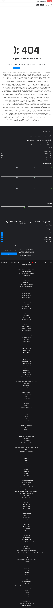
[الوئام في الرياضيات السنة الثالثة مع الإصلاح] (43, 181)
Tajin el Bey (28, 114)
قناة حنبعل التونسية (10, 119)
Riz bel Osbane (46, 110)
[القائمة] (1, 5)
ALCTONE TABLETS (22, 88)
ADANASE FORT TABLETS (20, 81)
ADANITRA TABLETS (35, 82)
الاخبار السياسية (48, 159)
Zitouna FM (23, 116)
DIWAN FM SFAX (38, 93)
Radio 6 (37, 106)
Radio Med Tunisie (15, 106)
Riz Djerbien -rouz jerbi (37, 110)
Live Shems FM (24, 97)
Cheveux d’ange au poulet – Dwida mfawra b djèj (22, 90)
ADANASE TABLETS (9, 81)
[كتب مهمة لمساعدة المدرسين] (43, 194)
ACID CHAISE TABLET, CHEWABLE (43, 74)
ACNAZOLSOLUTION (7, 74)
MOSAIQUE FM (16, 100)
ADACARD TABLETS (42, 78)
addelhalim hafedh (26, 85)
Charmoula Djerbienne (18, 120)
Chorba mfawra (7, 90)
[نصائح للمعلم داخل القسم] (26, 194)
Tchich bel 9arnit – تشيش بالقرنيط (9, 114)
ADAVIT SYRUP (35, 85)
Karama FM (19, 95)
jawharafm (42, 95)
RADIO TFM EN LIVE (35, 107)
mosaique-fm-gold (44, 101)
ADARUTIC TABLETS (16, 84)
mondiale (23, 100)
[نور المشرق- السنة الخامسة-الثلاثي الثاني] (43, 171)
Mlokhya (28, 100)
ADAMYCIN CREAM (32, 81)
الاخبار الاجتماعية (47, 151)
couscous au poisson (27, 91)
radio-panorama (29, 108)
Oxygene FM (9, 103)
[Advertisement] (26, 25)
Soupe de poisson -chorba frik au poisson (42, 114)
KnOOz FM (4, 95)
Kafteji (24, 95)
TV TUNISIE (39, 116)
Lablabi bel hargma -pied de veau (42, 97)
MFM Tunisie (39, 100)
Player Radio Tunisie (45, 106)
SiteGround (4, 262)
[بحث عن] (51, 5)
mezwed (4, 98)
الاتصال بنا (17, 116)
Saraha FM (5, 110)
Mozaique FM (35, 101)
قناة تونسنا (18, 119)
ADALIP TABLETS (18, 80)
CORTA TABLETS (47, 91)
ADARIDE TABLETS (35, 84)
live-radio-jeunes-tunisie (13, 97)
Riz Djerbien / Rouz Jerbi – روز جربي (22, 110)
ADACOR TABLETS (32, 78)
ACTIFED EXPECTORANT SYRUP (19, 75)
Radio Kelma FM (24, 106)
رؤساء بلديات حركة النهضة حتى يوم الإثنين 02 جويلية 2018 (27, 117)
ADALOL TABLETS (9, 80)
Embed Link (8, 93)
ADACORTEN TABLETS (11, 78)
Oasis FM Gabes (32, 103)
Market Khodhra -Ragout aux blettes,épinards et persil (38, 98)
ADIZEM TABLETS (46, 87)
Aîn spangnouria (6, 87)
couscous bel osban (6, 91)
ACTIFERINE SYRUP (25, 77)
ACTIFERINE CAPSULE (36, 77)
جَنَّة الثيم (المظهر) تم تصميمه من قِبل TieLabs (23, 262)
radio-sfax (16, 108)
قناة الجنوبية (30, 119)
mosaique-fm (8, 100)
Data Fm (45, 93)
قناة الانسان (36, 119)
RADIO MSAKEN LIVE (45, 107)
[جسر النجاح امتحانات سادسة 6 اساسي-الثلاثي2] (26, 181)
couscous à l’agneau (38, 91)
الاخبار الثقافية (48, 157)
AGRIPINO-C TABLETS (16, 87)
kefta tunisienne (11, 95)
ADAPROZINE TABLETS (46, 84)
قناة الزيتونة (24, 119)
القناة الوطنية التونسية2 (44, 117)
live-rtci (5, 97)
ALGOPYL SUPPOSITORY (11, 88)
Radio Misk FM (6, 106)
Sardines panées (37, 111)
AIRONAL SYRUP (43, 88)
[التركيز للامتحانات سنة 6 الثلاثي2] (26, 171)
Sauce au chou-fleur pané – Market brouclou (22, 111)
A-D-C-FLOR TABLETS (46, 72)
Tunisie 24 (46, 116)
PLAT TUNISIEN (6, 104)
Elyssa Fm (15, 93)
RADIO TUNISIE (20, 107)
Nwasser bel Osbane (42, 103)
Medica (23, 98)
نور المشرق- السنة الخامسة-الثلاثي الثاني (41, 222)
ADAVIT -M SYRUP (6, 84)
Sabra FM (11, 110)
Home (11, 94)
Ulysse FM (33, 116)
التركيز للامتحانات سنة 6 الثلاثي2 (15, 221)
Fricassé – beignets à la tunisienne (22, 94)
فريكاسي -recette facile (9, 117)
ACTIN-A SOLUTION (15, 77)
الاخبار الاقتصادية (47, 153)
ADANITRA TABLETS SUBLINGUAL (22, 82)
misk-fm (33, 100)
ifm (3, 94)
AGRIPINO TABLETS (37, 87)
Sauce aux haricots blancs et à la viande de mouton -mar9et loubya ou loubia (31, 113)
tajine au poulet (21, 114)
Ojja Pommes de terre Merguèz (20, 103)
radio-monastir (38, 108)
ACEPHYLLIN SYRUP (6, 72)
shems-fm (11, 113)
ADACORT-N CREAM (22, 78)
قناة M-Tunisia (43, 119)
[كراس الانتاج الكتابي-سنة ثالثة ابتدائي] (9, 181)
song (6, 113)
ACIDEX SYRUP (30, 74)
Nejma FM (28, 101)
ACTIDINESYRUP (45, 75)
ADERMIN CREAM (17, 85)
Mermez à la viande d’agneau (14, 98)
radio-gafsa (5, 107)
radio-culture (12, 107)
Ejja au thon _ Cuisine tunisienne (26, 93)
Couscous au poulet (16, 91)
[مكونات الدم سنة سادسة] (9, 171)
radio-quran (22, 108)
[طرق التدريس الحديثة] (9, 194)
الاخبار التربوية (48, 155)
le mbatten (31, 97)
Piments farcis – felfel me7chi (18, 104)
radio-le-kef (45, 108)
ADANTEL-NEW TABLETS (8, 82)
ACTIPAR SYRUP (6, 77)
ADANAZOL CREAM (46, 82)
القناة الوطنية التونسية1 (9, 116)
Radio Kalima (32, 106)
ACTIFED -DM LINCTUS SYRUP (34, 75)
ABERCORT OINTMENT (35, 72)
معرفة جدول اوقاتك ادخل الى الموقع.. (32, 120)
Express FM (33, 94)
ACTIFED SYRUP (7, 75)
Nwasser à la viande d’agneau (11, 101)
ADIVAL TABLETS (8, 85)
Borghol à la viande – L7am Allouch (42, 90)
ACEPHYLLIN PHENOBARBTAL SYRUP (20, 72)
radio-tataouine (8, 108)
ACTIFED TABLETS (46, 77)
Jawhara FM (48, 95)
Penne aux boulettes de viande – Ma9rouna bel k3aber (38, 104)
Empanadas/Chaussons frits (44, 94)
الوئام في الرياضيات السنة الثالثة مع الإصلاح (38, 1)
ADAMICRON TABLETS (43, 81)
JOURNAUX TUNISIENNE (33, 95)
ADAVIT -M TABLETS (44, 85)
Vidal (28, 116)
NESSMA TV (22, 101)
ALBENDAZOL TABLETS (33, 88)
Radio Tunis (27, 107)
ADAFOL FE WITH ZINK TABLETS (40, 80)
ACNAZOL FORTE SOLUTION (20, 74)
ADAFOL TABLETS (28, 80)
